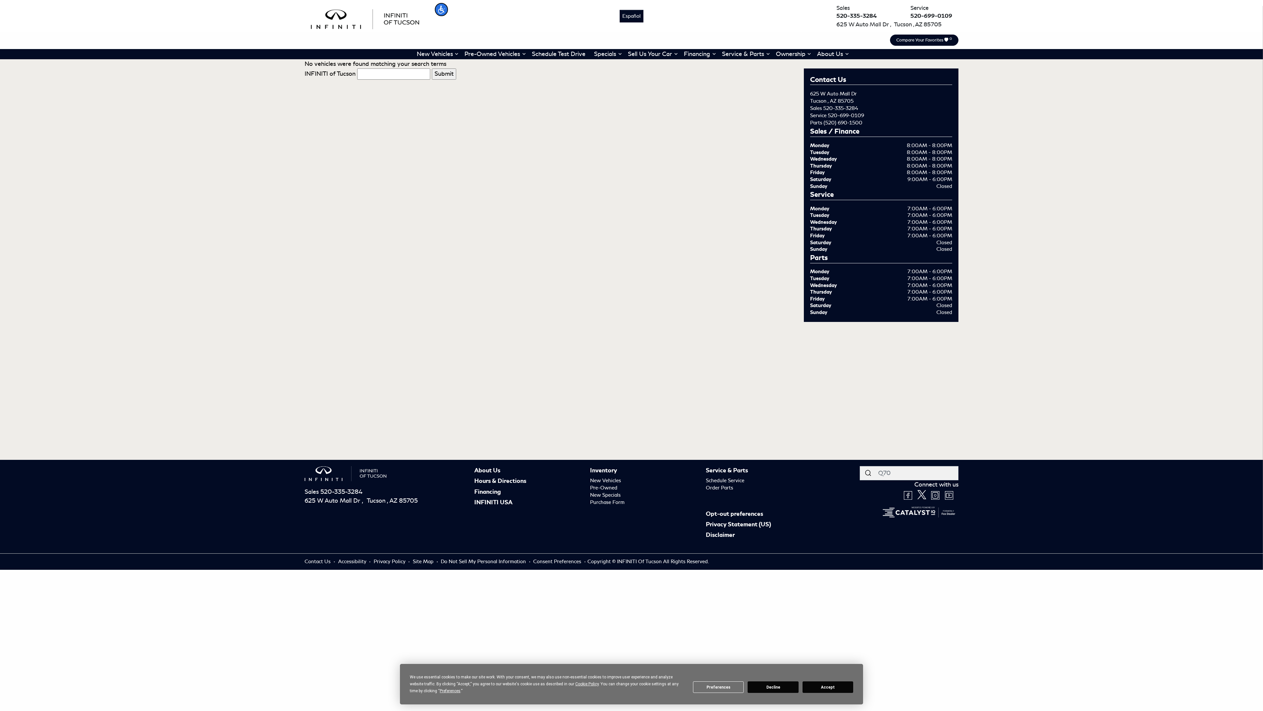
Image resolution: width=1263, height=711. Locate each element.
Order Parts (719, 488)
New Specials (605, 495)
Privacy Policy (390, 562)
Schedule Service (725, 481)
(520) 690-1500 (843, 123)
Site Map (424, 562)
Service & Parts (727, 470)
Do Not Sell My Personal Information (484, 562)
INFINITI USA (493, 502)
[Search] (868, 473)
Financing (487, 491)
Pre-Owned (603, 488)
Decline (773, 687)
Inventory (603, 470)
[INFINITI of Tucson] (365, 18)
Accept (828, 687)
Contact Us (318, 562)
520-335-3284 (840, 108)
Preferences (718, 687)
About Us (487, 470)
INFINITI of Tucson (330, 73)
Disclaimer (720, 535)
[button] (441, 9)
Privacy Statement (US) (738, 524)
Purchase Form (607, 502)
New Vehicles (605, 481)
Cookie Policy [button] (587, 684)
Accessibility (353, 562)
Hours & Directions (500, 481)
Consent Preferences (557, 562)
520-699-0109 (846, 115)
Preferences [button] (450, 691)
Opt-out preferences (734, 514)
